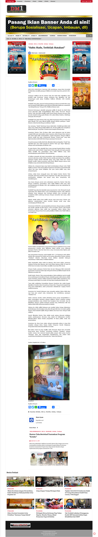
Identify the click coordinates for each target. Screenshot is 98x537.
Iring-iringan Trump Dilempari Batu (48, 491)
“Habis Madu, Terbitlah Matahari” (46, 47)
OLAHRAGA (52, 35)
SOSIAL (46, 44)
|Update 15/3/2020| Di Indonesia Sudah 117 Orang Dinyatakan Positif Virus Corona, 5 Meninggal (77, 492)
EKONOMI (49, 431)
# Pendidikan (27, 1)
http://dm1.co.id (39, 420)
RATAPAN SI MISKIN (62, 35)
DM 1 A (36, 44)
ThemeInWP (54, 533)
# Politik (46, 1)
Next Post (32, 427)
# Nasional (53, 1)
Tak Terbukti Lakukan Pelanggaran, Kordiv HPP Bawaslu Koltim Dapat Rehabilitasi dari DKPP (77, 515)
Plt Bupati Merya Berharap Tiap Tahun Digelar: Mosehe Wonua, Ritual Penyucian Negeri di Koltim (49, 515)
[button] (87, 35)
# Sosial (34, 1)
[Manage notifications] (94, 533)
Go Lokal (10, 35)
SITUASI (33, 35)
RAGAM (17, 35)
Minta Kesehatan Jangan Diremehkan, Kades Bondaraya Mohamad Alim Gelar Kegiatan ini (20, 492)
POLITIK (40, 44)
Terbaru (51, 44)
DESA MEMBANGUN (43, 35)
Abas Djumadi (52, 535)
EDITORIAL (25, 35)
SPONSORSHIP (72, 35)
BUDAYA (31, 44)
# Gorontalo (19, 1)
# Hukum (40, 1)
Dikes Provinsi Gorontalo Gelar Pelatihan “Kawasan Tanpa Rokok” (19, 514)
